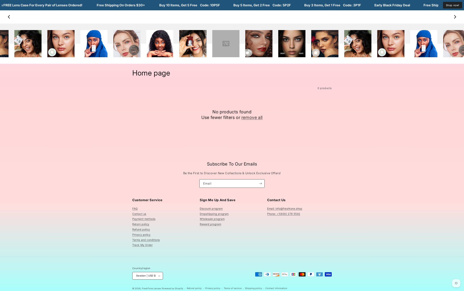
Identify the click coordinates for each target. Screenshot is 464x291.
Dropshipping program (214, 213)
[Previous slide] (9, 16)
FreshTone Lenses (151, 288)
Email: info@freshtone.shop (284, 208)
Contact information (276, 288)
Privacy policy (141, 234)
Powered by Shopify (172, 288)
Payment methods (144, 218)
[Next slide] (454, 16)
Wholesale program (212, 218)
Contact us (139, 213)
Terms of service (232, 288)
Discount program (211, 208)
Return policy (140, 224)
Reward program (210, 224)
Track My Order (142, 244)
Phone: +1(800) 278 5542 (283, 213)
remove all (252, 117)
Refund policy (141, 229)
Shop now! (452, 5)
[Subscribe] (260, 183)
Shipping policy (253, 288)
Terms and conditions (146, 239)
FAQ (135, 208)
